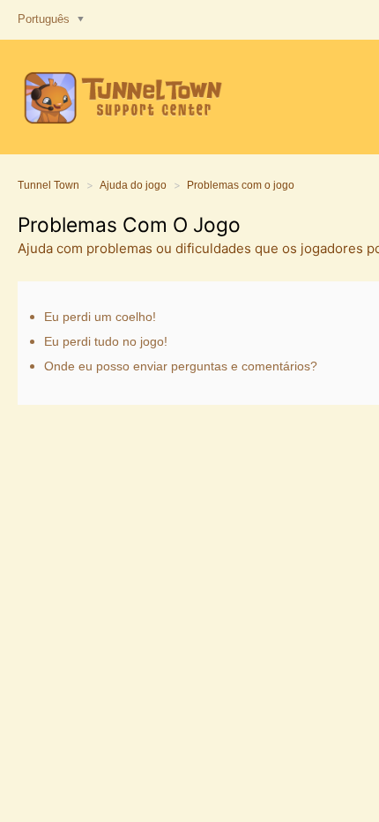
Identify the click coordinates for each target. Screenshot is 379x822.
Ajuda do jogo (133, 185)
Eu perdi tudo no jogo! (105, 341)
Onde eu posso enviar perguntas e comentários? (180, 366)
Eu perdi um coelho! (100, 317)
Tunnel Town (48, 185)
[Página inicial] (120, 97)
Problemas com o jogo (240, 185)
